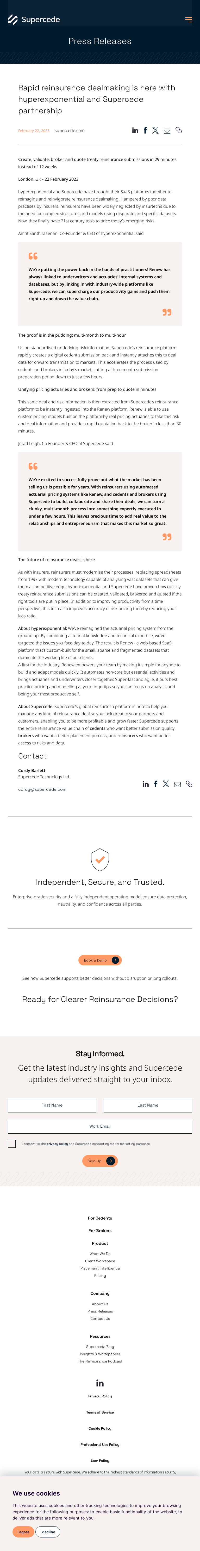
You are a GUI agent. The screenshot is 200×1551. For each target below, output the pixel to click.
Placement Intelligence (100, 1268)
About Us (100, 1304)
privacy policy (57, 1144)
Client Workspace (100, 1261)
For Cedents (100, 1218)
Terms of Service (100, 1412)
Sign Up (94, 1161)
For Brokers (100, 1230)
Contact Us (100, 1318)
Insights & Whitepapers (100, 1354)
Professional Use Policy (99, 1444)
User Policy (100, 1460)
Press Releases (100, 1311)
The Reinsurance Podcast (100, 1361)
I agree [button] (23, 1532)
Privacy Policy (100, 1396)
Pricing (100, 1275)
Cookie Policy (100, 1428)
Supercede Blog (100, 1346)
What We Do (100, 1253)
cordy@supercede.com (42, 789)
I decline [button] (47, 1532)
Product (100, 1243)
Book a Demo (95, 960)
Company (100, 1293)
